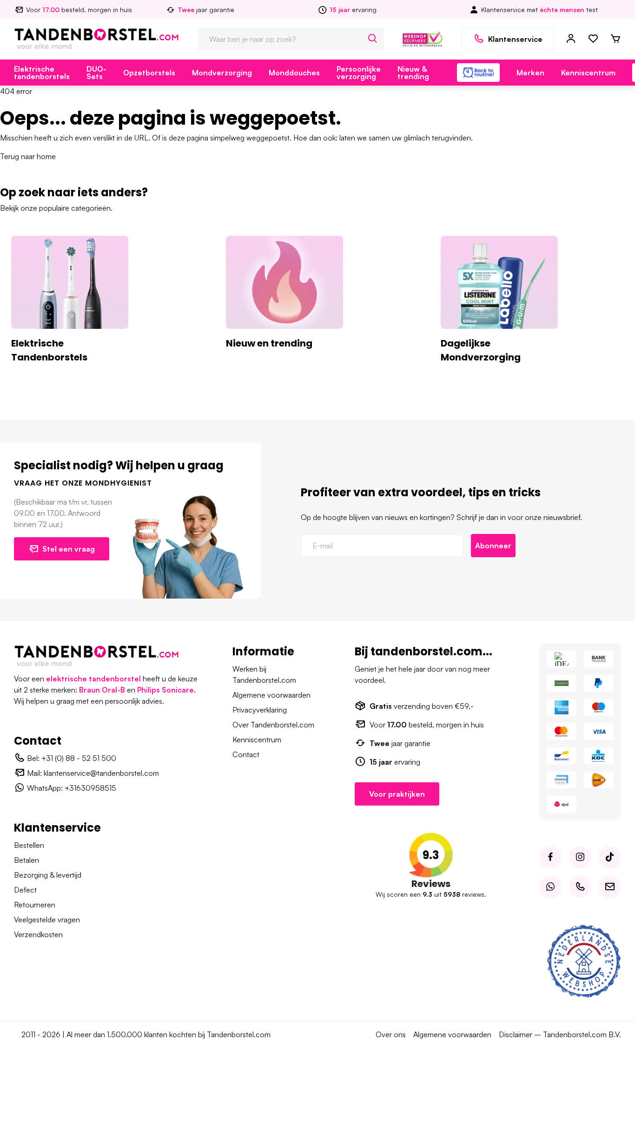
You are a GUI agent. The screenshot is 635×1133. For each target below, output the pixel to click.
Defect (25, 889)
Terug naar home (28, 156)
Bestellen (29, 845)
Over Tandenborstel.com (273, 724)
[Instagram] (580, 857)
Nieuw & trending (413, 72)
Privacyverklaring (259, 709)
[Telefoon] (580, 887)
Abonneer (493, 545)
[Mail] (610, 887)
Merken (530, 72)
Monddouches (294, 72)
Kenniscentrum (588, 72)
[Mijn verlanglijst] (593, 39)
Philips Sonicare (165, 689)
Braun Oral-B (102, 689)
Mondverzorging (222, 72)
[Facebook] (550, 857)
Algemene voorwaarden (271, 695)
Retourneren (34, 904)
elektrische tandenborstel (93, 678)
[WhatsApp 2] (550, 887)
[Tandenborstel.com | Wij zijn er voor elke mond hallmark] (423, 38)
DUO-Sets (96, 72)
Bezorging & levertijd (47, 875)
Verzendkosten (38, 934)
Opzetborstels (149, 72)
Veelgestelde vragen (47, 919)
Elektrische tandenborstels (42, 72)
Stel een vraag (68, 548)
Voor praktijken (397, 794)
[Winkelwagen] (615, 39)
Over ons (391, 1034)
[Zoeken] (373, 39)
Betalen (26, 860)
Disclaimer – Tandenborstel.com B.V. (560, 1034)
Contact (245, 754)
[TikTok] (610, 857)
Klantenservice (515, 39)
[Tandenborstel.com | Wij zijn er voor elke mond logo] (96, 38)
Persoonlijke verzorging (359, 72)
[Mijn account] (570, 39)
